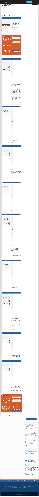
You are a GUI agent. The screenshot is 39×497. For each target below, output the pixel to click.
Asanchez (30, 451)
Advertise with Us (23, 486)
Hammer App (30, 486)
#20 (20, 390)
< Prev (6, 15)
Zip (12, 36)
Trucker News (12, 486)
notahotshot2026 (27, 457)
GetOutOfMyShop (33, 440)
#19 (20, 332)
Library (17, 486)
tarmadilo (6, 264)
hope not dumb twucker (18, 28)
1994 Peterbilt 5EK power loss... (33, 450)
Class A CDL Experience (16, 40)
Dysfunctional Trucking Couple (32, 461)
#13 (20, 106)
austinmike (13, 28)
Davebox (29, 464)
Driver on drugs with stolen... (31, 468)
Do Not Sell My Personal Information (19, 487)
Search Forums (4, 7)
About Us (7, 486)
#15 (20, 182)
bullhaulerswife (6, 22)
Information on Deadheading (32, 443)
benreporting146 (27, 431)
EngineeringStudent (27, 434)
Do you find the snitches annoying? (34, 433)
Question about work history (32, 428)
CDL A (13, 406)
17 (9, 152)
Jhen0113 (6, 110)
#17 (20, 260)
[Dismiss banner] (34, 2)
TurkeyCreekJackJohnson (15, 27)
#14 (20, 145)
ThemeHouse (25, 495)
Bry (27, 469)
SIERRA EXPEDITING (32, 453)
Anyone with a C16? (30, 445)
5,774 (9, 65)
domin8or (30, 427)
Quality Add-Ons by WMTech (19, 494)
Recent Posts (9, 7)
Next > (14, 15)
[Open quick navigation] (36, 10)
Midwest (8, 30)
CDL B (18, 406)
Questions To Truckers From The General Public (11, 13)
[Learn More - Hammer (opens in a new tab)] (19, 2)
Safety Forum (30, 426)
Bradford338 (26, 460)
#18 (20, 292)
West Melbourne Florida (6, 69)
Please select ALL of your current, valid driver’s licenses (15, 45)
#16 (20, 214)
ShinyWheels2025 (27, 467)
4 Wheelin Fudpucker (35, 473)
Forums (13, 5)
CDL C (13, 49)
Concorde (6, 296)
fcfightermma (31, 454)
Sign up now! (31, 418)
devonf (29, 425)
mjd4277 (29, 462)
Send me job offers (16, 51)
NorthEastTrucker (14, 328)
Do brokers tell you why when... (32, 424)
